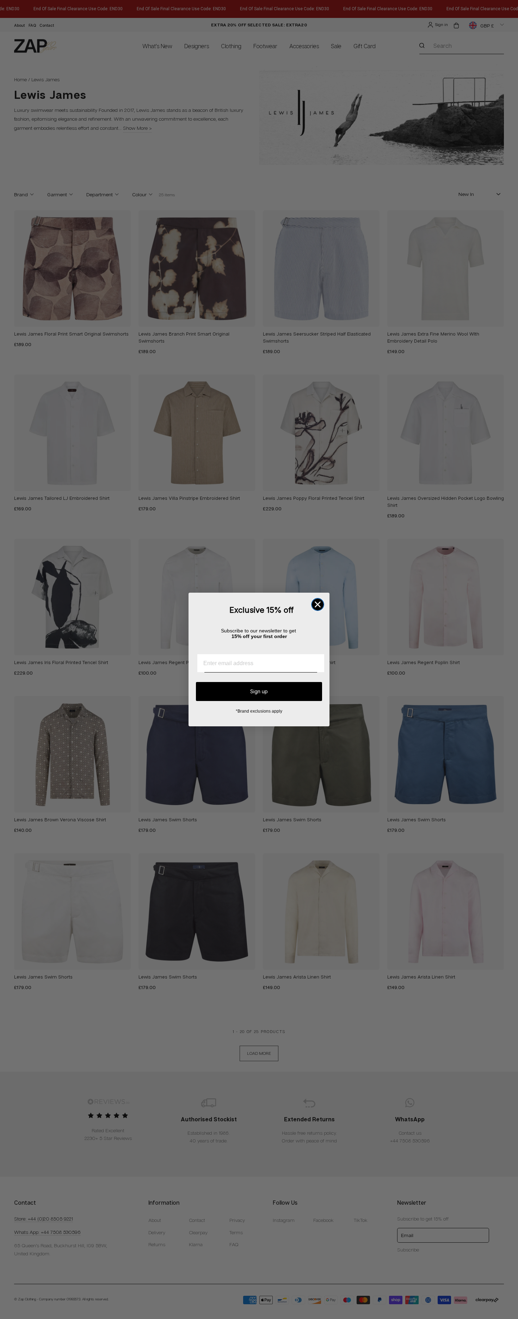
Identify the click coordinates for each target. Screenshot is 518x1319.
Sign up (259, 691)
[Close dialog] (318, 604)
